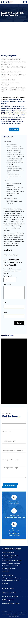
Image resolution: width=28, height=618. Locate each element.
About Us (5, 592)
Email (5, 312)
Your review (8, 284)
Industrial (13, 592)
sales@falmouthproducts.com (15, 517)
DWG (19, 156)
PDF (15, 144)
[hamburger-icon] (25, 2)
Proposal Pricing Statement (11, 603)
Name (5, 302)
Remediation (6, 596)
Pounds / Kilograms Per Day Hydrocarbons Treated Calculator (15, 193)
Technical (15, 596)
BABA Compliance (8, 600)
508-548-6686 (14, 504)
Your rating (8, 276)
